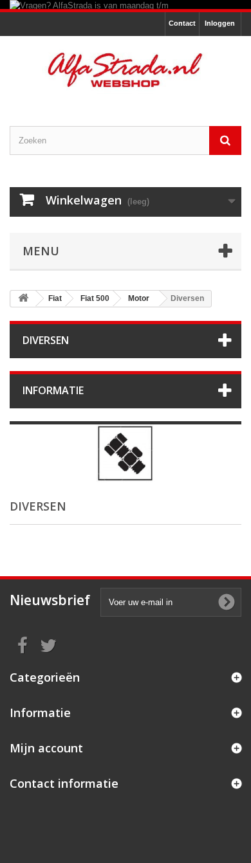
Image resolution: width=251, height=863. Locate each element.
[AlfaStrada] (125, 70)
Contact (182, 23)
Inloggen (220, 23)
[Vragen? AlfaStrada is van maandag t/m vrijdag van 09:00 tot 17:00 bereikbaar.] (125, 4)
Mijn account (46, 748)
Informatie (53, 390)
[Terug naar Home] (23, 299)
